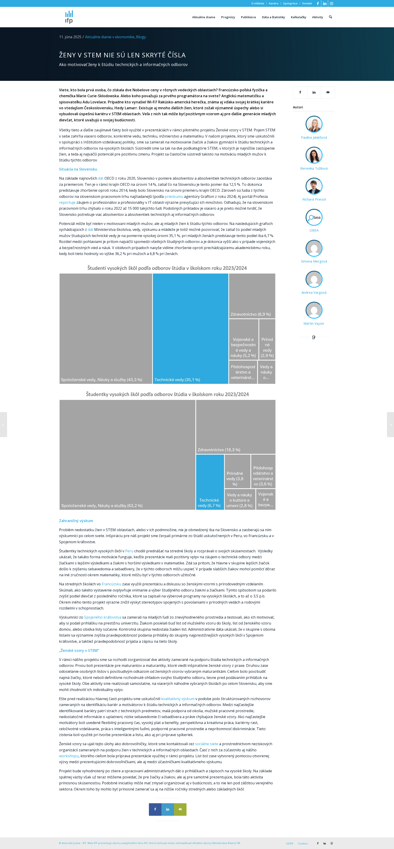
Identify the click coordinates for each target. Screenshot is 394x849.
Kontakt (307, 3)
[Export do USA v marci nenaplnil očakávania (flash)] (3, 424)
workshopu (69, 755)
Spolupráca (290, 3)
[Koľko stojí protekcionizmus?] (390, 424)
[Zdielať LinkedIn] (167, 809)
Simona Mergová (314, 261)
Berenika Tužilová (314, 168)
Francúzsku (111, 583)
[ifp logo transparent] (69, 17)
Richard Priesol (314, 199)
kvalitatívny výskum (177, 698)
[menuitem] (258, 3)
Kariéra (273, 3)
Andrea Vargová (314, 292)
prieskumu (174, 196)
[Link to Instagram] (331, 3)
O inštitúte (257, 3)
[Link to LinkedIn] (324, 3)
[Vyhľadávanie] (330, 17)
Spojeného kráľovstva (102, 617)
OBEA (314, 230)
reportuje (67, 202)
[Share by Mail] (180, 809)
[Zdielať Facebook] (155, 809)
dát (101, 178)
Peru (129, 550)
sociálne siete (207, 743)
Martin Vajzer (313, 323)
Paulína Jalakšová (314, 137)
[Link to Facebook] (317, 3)
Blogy (141, 36)
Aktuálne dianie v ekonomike (109, 36)
